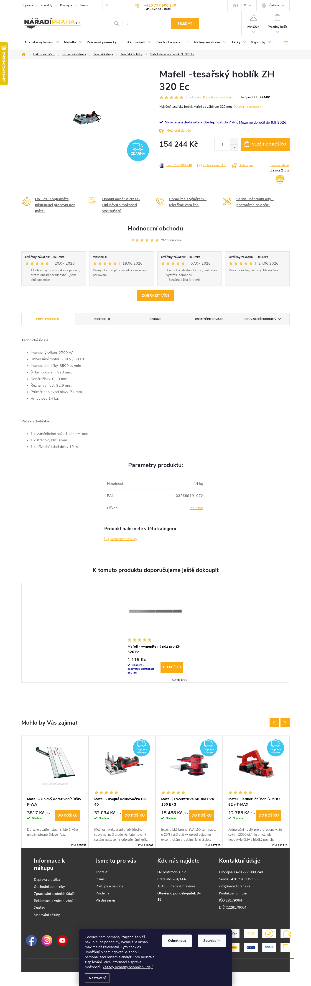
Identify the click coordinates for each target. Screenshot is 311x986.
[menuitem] (41, 42)
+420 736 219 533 (243, 879)
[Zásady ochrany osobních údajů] (128, 967)
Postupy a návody (109, 886)
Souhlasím (212, 940)
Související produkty (260, 319)
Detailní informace (246, 107)
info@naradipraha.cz (234, 886)
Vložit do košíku (269, 144)
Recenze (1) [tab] (102, 319)
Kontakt (101, 872)
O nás (100, 879)
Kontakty (46, 5)
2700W (196, 508)
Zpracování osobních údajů (54, 893)
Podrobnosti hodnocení (218, 97)
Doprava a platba (47, 879)
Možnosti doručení (179, 130)
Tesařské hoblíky (123, 539)
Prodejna (66, 5)
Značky (39, 908)
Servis (84, 5)
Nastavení (97, 978)
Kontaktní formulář (233, 893)
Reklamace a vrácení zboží (54, 901)
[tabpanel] (155, 632)
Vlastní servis (105, 900)
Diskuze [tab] (155, 319)
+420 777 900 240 (179, 165)
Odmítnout (177, 940)
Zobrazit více (155, 295)
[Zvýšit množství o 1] (234, 141)
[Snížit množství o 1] (234, 147)
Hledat (185, 23)
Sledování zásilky (47, 915)
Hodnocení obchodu (155, 228)
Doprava (27, 5)
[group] (55, 792)
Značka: (279, 165)
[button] (55, 823)
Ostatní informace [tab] (209, 319)
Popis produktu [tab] (48, 319)
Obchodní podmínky (49, 886)
